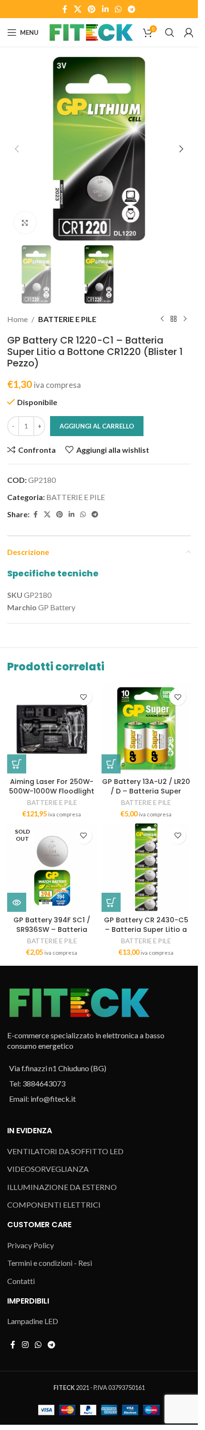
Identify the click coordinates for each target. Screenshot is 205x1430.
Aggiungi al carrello (97, 426)
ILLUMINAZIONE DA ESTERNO (62, 1186)
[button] (16, 148)
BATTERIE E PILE (67, 319)
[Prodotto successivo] (185, 318)
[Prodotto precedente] (162, 318)
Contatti (21, 1280)
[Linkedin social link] (105, 9)
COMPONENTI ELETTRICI (54, 1204)
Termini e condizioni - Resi (49, 1262)
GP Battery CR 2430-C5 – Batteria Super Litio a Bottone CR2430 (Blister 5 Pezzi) (145, 934)
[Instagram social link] (25, 1344)
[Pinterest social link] (92, 9)
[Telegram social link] (131, 9)
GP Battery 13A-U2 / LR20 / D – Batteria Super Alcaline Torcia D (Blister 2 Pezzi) (146, 796)
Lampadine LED (32, 1321)
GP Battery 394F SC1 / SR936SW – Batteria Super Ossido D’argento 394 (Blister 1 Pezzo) (52, 934)
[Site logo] (90, 31)
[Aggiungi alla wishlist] (83, 697)
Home (17, 319)
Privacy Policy (30, 1245)
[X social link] (77, 9)
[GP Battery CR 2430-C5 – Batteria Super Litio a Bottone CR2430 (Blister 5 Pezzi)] (146, 867)
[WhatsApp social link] (118, 9)
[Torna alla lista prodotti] (173, 318)
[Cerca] (169, 32)
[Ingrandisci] (25, 222)
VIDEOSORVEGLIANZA (48, 1168)
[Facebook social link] (65, 9)
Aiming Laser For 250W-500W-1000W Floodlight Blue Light (51, 791)
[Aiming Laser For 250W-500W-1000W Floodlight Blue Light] (52, 728)
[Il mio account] (188, 32)
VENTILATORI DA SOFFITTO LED (65, 1151)
